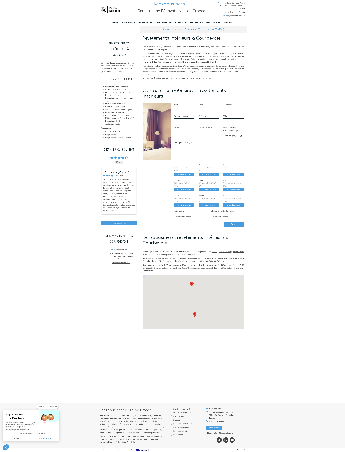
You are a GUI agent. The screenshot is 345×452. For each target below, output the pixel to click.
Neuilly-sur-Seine (166, 261)
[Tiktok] (219, 440)
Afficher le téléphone (236, 12)
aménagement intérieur (221, 252)
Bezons (155, 261)
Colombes (221, 261)
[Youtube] (232, 440)
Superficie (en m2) (206, 128)
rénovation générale (190, 254)
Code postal (203, 116)
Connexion (240, 449)
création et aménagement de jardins (166, 254)
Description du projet (183, 142)
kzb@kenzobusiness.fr (235, 16)
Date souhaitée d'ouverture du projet (232, 129)
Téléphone (227, 105)
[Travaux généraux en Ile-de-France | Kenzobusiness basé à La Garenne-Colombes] (111, 9)
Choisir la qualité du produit (222, 211)
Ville (225, 116)
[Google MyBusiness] (225, 440)
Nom (176, 105)
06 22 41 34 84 (120, 79)
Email (201, 105)
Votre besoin (179, 211)
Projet (176, 128)
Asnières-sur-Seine (206, 261)
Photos (182, 168)
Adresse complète (181, 116)
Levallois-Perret (181, 261)
